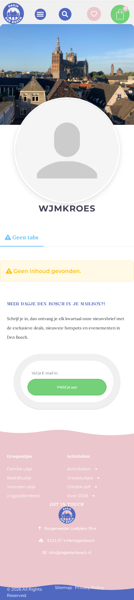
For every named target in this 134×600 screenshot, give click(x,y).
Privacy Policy (89, 587)
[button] (40, 14)
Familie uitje (19, 468)
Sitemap (63, 587)
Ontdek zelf (78, 486)
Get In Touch (67, 504)
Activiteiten (78, 456)
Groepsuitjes (80, 477)
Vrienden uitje (21, 486)
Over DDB (77, 495)
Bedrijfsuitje (19, 477)
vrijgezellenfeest (23, 495)
